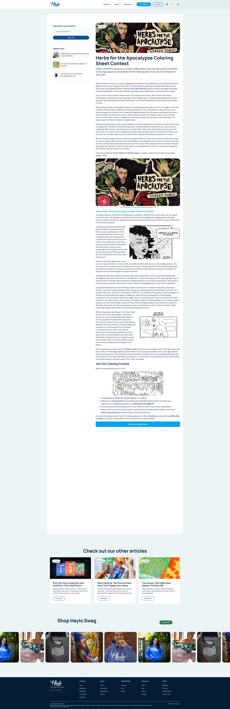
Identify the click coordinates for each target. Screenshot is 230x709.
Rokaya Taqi (131, 349)
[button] (108, 4)
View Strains (143, 4)
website (151, 416)
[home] (55, 4)
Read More (59, 598)
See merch (166, 622)
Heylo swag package (109, 412)
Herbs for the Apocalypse (129, 153)
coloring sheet (117, 401)
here (152, 418)
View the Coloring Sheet (138, 424)
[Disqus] (138, 450)
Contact (158, 4)
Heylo (109, 398)
